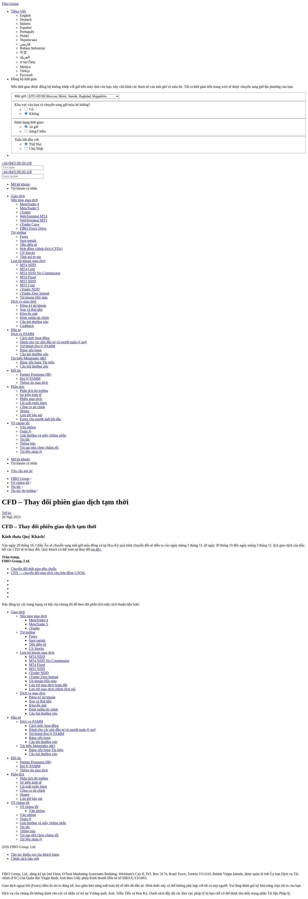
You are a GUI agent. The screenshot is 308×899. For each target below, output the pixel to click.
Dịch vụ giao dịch (23, 301)
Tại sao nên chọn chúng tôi (39, 447)
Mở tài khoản (20, 184)
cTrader (25, 212)
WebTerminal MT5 (33, 220)
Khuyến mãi (28, 314)
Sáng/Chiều (37, 131)
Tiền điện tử (28, 245)
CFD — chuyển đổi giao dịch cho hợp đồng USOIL (48, 573)
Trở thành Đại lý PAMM (37, 346)
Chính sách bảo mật (25, 858)
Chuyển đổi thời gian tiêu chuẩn (33, 569)
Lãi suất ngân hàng (33, 403)
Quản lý (25, 431)
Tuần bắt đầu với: (26, 140)
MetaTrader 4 (29, 204)
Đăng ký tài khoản (33, 305)
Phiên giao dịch (31, 399)
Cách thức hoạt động (35, 338)
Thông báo (27, 443)
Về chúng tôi (20, 423)
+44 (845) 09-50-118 (17, 163)
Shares (24, 411)
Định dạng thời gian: (29, 122)
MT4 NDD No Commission (40, 273)
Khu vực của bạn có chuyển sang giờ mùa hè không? (52, 105)
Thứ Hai (35, 144)
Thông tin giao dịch (34, 382)
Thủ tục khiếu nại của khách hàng (35, 854)
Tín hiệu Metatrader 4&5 (28, 358)
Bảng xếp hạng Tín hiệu (37, 362)
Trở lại (6, 513)
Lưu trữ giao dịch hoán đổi (48, 685)
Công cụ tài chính (32, 407)
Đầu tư (16, 330)
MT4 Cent (27, 269)
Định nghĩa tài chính (34, 318)
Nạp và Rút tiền (31, 309)
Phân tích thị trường (34, 391)
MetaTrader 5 (29, 208)
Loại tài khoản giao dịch (28, 261)
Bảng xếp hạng (30, 350)
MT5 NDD (28, 281)
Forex (24, 236)
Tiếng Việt (18, 11)
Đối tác (16, 370)
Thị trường (18, 232)
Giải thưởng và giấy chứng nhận (43, 435)
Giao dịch (18, 196)
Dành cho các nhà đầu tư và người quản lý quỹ (53, 342)
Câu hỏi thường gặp (34, 322)
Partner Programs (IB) (35, 374)
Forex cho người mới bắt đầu (40, 419)
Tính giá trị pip (30, 257)
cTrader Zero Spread (34, 293)
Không (34, 114)
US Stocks (27, 253)
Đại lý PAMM (30, 378)
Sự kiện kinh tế (30, 395)
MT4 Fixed (28, 277)
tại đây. (96, 549)
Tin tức (25, 439)
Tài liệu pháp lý (31, 451)
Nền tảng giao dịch (24, 200)
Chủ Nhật (36, 149)
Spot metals (28, 240)
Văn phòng (28, 427)
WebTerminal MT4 (33, 216)
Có (31, 109)
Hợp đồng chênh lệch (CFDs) (41, 249)
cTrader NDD (30, 289)
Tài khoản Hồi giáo (34, 297)
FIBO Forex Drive (33, 228)
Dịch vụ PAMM (22, 334)
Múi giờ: (20, 96)
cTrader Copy (29, 224)
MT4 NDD (28, 265)
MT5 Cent (27, 285)
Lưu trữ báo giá (31, 415)
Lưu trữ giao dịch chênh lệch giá (52, 689)
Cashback (27, 326)
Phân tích (17, 387)
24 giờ (33, 127)
